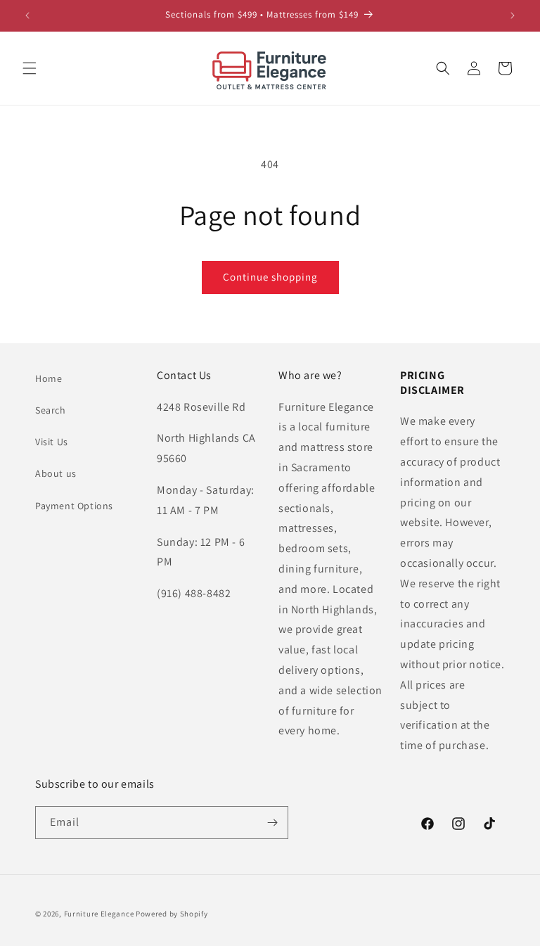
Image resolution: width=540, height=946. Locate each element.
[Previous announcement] (27, 15)
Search (50, 410)
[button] (29, 68)
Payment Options (74, 505)
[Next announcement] (512, 15)
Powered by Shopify (172, 914)
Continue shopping (270, 276)
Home (48, 378)
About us (56, 473)
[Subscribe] (272, 822)
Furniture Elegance (99, 914)
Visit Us (51, 441)
